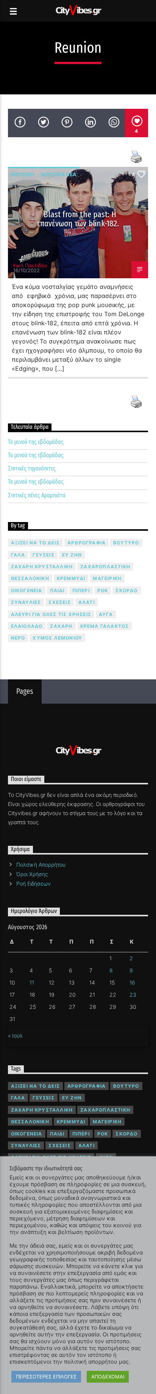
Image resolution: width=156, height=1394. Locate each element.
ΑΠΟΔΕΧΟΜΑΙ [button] (107, 1377)
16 (132, 982)
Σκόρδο (126, 590)
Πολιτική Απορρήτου (41, 864)
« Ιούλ (15, 1035)
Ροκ (102, 590)
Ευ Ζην (72, 555)
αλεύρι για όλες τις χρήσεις (51, 614)
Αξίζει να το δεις (35, 543)
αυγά (106, 614)
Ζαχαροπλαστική (105, 566)
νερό (18, 638)
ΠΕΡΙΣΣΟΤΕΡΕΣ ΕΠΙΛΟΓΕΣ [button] (46, 1377)
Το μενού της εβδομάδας (36, 441)
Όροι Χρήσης (32, 874)
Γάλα (18, 555)
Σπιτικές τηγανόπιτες (32, 468)
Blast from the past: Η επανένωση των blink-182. (78, 219)
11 (32, 982)
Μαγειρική (107, 578)
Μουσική (22, 174)
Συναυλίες (26, 602)
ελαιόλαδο (27, 626)
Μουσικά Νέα (58, 174)
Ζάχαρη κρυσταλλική (42, 566)
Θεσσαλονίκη (30, 578)
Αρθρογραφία (86, 543)
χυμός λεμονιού (57, 638)
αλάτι (86, 602)
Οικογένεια (26, 590)
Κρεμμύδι (71, 578)
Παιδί (57, 590)
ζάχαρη (61, 626)
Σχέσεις (59, 602)
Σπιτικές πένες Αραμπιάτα (37, 495)
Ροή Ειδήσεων (33, 883)
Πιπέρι (81, 590)
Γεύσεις (43, 555)
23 (132, 994)
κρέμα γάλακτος (104, 626)
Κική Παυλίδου (30, 265)
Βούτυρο (126, 543)
